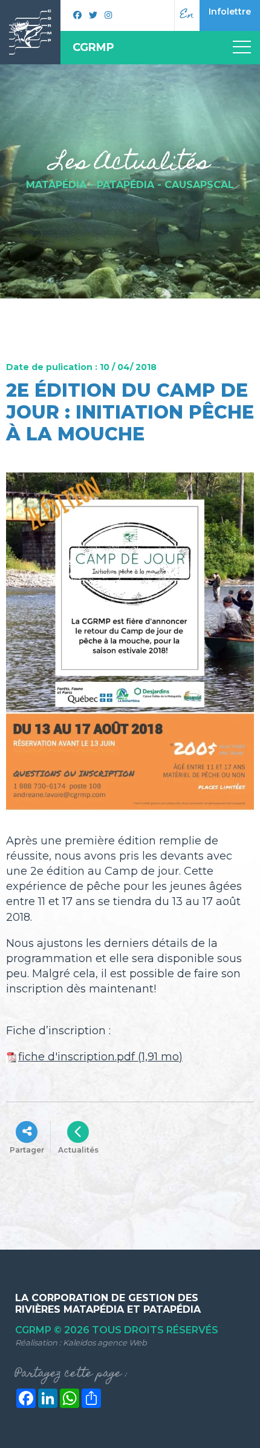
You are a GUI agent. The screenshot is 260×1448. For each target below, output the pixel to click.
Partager (27, 1149)
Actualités (78, 1149)
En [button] (187, 15)
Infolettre (230, 11)
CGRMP (93, 47)
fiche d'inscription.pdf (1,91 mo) (100, 1056)
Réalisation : (81, 1342)
